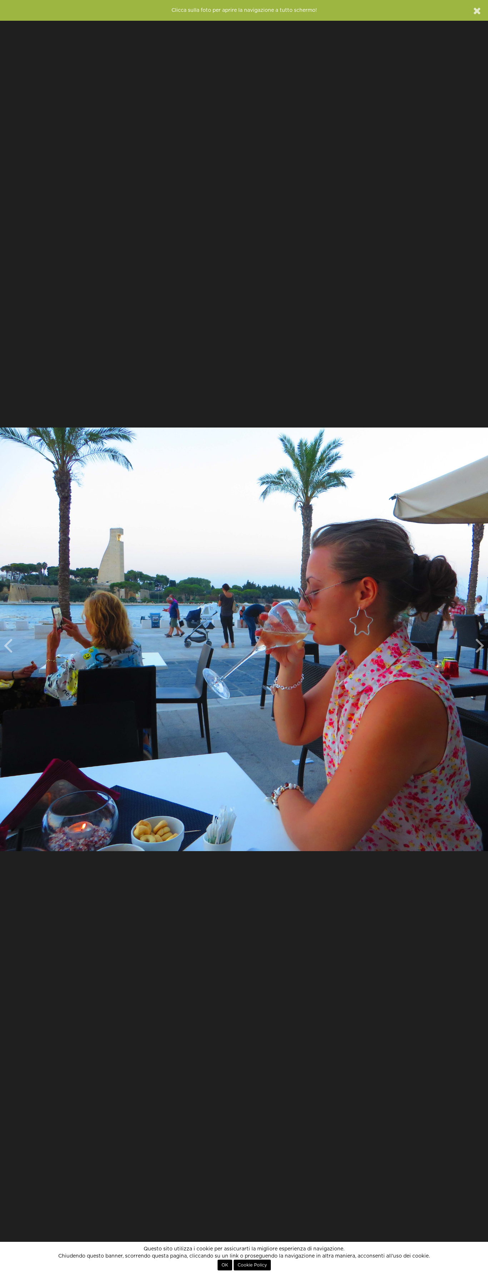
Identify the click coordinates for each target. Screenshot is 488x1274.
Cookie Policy (252, 1265)
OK (224, 1265)
